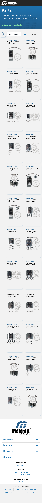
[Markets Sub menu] (37, 445)
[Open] (38, 3)
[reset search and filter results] (24, 34)
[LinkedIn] (22, 482)
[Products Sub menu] (37, 439)
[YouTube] (19, 482)
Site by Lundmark (32, 493)
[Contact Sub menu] (37, 457)
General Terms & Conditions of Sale (26, 489)
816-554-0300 (21, 465)
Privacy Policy (7, 489)
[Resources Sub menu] (37, 451)
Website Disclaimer (11, 493)
